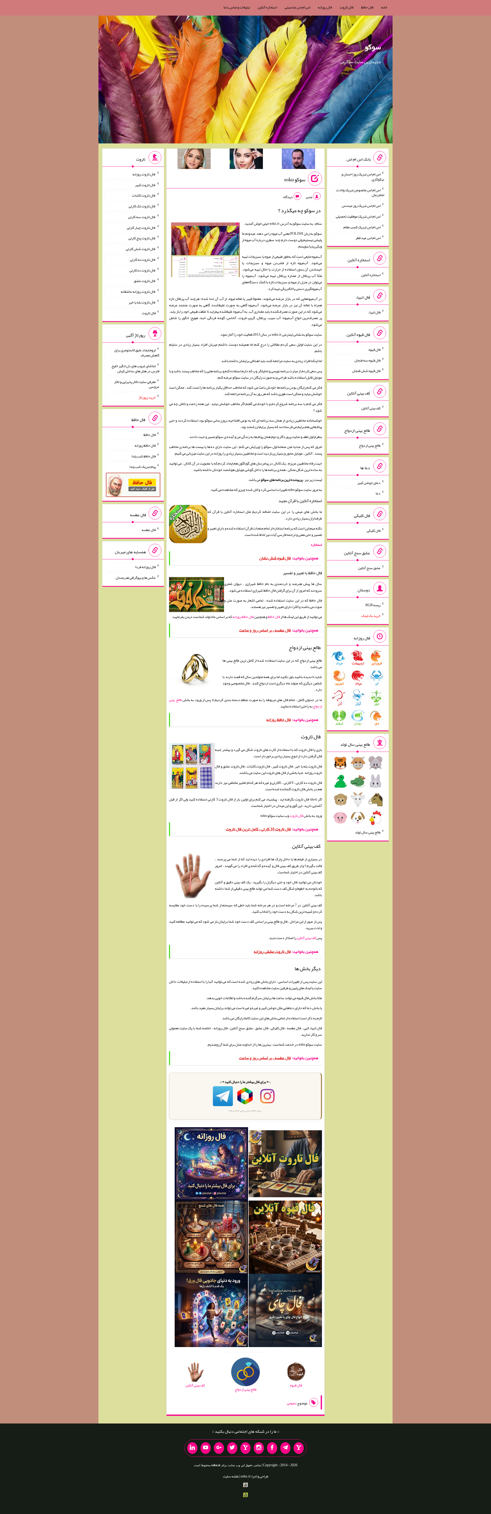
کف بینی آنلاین (306, 937)
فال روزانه (325, 7)
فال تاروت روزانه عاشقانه (138, 291)
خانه (384, 7)
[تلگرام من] (285, 1448)
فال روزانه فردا (145, 566)
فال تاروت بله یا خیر (142, 302)
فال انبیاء (374, 312)
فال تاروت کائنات (144, 195)
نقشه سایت (231, 1476)
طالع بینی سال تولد (368, 832)
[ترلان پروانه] (246, 159)
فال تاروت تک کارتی (142, 206)
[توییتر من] (232, 1448)
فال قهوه (375, 349)
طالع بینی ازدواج (370, 445)
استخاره (316, 544)
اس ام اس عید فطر (368, 237)
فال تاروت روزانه (144, 174)
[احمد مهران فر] (298, 159)
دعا (378, 493)
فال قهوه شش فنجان (366, 370)
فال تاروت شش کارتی (141, 248)
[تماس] (245, 1448)
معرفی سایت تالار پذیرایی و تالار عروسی (136, 384)
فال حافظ (367, 7)
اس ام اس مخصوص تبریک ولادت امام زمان (360, 192)
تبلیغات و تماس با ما (237, 7)
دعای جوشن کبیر (369, 482)
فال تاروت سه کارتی (142, 216)
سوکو (373, 46)
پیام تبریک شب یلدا (142, 466)
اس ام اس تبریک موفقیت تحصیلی (358, 216)
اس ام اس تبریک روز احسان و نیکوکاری (362, 177)
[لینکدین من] (192, 1448)
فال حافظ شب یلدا (143, 455)
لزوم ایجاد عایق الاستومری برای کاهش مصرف (136, 352)
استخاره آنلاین (267, 7)
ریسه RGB (373, 604)
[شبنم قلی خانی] (194, 159)
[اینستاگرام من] (259, 1448)
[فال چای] (285, 1311)
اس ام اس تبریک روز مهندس (361, 205)
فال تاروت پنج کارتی (142, 238)
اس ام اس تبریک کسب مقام (362, 227)
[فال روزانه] (211, 1164)
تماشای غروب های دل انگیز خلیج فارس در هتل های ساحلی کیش (135, 368)
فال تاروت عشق (145, 280)
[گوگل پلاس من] (219, 1448)
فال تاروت (346, 7)
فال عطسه (149, 529)
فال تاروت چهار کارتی (141, 227)
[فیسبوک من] (272, 1448)
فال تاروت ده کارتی (142, 270)
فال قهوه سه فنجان (367, 360)
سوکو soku (294, 179)
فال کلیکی (374, 530)
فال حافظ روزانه (243, 616)
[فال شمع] (211, 1238)
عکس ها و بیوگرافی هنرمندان (136, 577)
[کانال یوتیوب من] (205, 1448)
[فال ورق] (211, 1311)
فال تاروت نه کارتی (143, 259)
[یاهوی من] (299, 1448)
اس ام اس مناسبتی (297, 7)
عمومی (291, 1403)
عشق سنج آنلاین (369, 567)
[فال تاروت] (285, 1164)
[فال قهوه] (285, 1238)
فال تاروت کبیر (145, 184)
